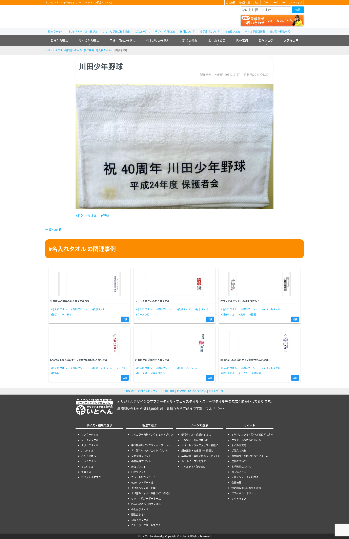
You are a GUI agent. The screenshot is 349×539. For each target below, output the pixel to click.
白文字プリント (139, 472)
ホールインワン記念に (193, 461)
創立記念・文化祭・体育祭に (197, 450)
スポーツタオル (89, 445)
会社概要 (230, 2)
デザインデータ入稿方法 (245, 477)
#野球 (105, 215)
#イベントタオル (271, 309)
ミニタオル (87, 466)
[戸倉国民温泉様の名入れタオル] (174, 342)
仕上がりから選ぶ (157, 40)
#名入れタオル (86, 215)
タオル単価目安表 (255, 31)
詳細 (124, 319)
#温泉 (242, 314)
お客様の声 (291, 40)
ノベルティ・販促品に (193, 466)
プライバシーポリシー (273, 2)
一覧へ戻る (53, 229)
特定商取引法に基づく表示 (191, 391)
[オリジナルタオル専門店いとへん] (68, 16)
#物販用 (55, 373)
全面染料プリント (141, 456)
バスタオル (87, 450)
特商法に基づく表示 (249, 2)
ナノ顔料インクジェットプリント (149, 450)
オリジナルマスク (91, 477)
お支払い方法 (232, 31)
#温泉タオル (158, 373)
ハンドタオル (88, 461)
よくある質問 (216, 40)
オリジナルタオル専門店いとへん (63, 50)
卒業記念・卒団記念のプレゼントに (201, 456)
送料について (187, 31)
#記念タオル (201, 309)
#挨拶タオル (98, 309)
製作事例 (242, 40)
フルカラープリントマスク (146, 525)
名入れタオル (103, 50)
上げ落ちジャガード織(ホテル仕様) (150, 493)
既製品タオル (138, 514)
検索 (298, 9)
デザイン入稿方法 (165, 31)
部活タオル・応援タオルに (196, 434)
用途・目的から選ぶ (122, 40)
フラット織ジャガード (143, 477)
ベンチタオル (88, 456)
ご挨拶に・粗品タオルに (194, 440)
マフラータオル (89, 434)
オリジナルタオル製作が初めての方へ (252, 434)
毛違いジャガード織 (142, 482)
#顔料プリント (79, 309)
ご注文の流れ (142, 31)
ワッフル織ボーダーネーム (146, 498)
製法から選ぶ (59, 40)
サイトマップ (295, 2)
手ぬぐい (86, 472)
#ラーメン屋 (142, 314)
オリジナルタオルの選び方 (83, 31)
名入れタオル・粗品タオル (146, 503)
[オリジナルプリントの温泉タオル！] (259, 284)
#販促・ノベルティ (61, 314)
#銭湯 (252, 314)
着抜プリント (138, 466)
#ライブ (121, 368)
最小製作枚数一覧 (280, 31)
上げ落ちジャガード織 (143, 488)
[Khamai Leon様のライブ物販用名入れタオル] (259, 342)
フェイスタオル (89, 440)
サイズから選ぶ (89, 40)
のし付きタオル (139, 509)
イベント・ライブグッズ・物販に (199, 445)
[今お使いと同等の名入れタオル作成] (89, 284)
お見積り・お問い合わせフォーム (144, 391)
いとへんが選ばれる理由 (116, 31)
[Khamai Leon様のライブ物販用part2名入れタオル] (89, 342)
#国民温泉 (141, 373)
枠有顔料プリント (141, 461)
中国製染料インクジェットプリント (151, 445)
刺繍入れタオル (139, 520)
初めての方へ (55, 31)
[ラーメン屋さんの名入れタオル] (174, 284)
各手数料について (210, 31)
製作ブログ (266, 40)
